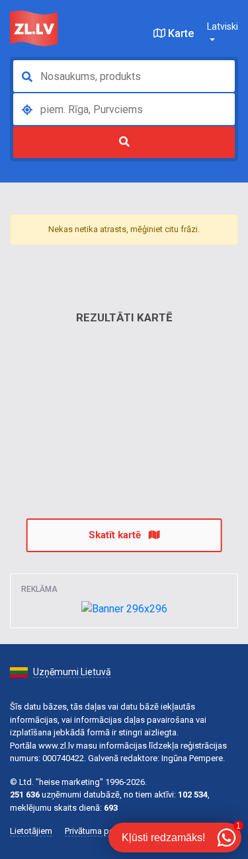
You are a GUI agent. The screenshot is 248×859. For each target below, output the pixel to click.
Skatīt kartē (116, 535)
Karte (179, 33)
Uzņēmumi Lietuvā (72, 672)
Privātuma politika (98, 831)
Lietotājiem (31, 831)
